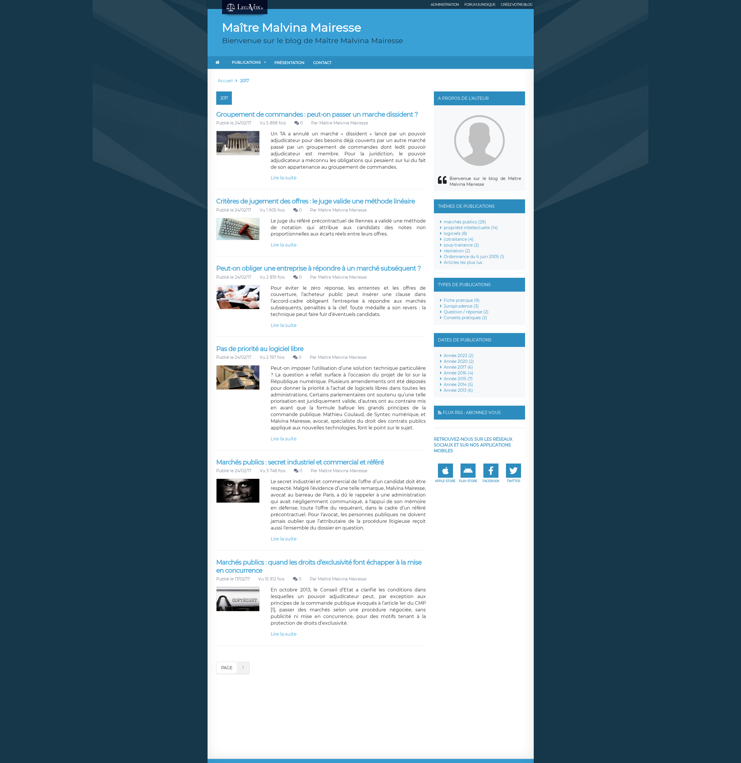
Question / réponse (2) (466, 312)
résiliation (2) (457, 250)
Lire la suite (284, 178)
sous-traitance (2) (461, 245)
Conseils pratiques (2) (465, 317)
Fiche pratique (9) (462, 300)
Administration (445, 4)
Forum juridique (479, 4)
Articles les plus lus (463, 262)
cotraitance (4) (459, 239)
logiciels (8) (455, 233)
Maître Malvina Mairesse (343, 123)
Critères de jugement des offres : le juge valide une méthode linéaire (315, 201)
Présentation (289, 62)
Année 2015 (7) (458, 378)
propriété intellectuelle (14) (471, 227)
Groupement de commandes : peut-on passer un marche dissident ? (317, 114)
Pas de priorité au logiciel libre (259, 349)
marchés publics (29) (465, 222)
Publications (246, 62)
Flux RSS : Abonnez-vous (472, 412)
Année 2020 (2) (459, 361)
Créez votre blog (516, 4)
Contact (322, 62)
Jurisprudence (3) (461, 306)
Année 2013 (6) (458, 390)
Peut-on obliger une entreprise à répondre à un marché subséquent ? (318, 268)
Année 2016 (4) (458, 373)
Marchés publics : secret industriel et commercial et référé (300, 462)
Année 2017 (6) (458, 367)
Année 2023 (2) (459, 355)
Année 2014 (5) (458, 384)
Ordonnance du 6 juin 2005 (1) (474, 256)
